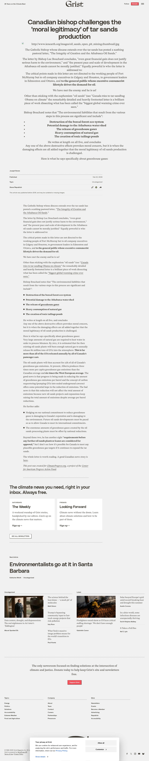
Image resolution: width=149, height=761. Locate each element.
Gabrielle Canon (83, 630)
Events (93, 706)
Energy (6, 703)
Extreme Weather (10, 715)
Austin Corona (125, 606)
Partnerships (52, 715)
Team (49, 706)
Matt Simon (52, 606)
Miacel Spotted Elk (11, 630)
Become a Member (98, 709)
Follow (126, 4)
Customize (100, 749)
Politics (7, 706)
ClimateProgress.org (56, 466)
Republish (94, 715)
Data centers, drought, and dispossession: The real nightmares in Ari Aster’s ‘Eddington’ (22, 623)
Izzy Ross (51, 624)
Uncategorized (97, 182)
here (25, 460)
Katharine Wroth (15, 578)
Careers (50, 712)
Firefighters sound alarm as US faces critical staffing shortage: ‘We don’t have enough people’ (96, 623)
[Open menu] (143, 4)
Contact (51, 709)
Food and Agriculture (12, 718)
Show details (40, 757)
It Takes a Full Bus (128, 628)
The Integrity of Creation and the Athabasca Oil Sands (83, 53)
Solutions (7, 709)
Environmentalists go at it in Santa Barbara (51, 567)
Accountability (9, 712)
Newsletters (95, 703)
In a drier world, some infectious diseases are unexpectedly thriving (130, 615)
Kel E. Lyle (123, 631)
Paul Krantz (52, 642)
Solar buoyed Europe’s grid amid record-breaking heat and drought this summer (132, 600)
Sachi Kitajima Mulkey (128, 621)
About (50, 703)
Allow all (101, 743)
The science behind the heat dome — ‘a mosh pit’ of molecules (60, 600)
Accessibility (96, 718)
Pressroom (52, 718)
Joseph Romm (15, 171)
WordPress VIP (22, 752)
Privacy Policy (18, 754)
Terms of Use (8, 754)
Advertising (95, 712)
